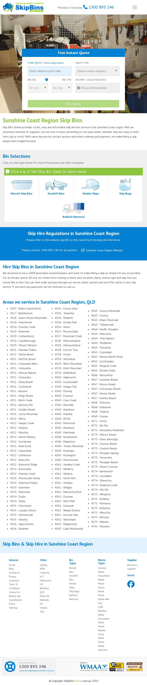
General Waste (102, 570)
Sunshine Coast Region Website (103, 250)
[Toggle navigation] (135, 7)
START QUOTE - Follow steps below (45, 62)
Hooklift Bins (73, 577)
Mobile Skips (72, 585)
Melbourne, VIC (45, 582)
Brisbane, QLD (44, 590)
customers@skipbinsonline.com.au (36, 670)
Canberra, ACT (44, 574)
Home (12, 565)
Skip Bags (74, 591)
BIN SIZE (49, 79)
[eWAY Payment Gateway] (118, 666)
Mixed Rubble (101, 628)
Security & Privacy (14, 574)
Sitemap (13, 607)
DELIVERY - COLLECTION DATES (91, 79)
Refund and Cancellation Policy (15, 600)
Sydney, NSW (43, 566)
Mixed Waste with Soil (103, 599)
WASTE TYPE (82, 62)
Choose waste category (91, 71)
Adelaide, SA (44, 601)
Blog (11, 568)
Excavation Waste (103, 620)
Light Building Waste (102, 610)
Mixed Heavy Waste (101, 587)
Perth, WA (44, 596)
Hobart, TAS (43, 609)
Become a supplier (132, 566)
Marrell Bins (72, 570)
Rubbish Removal (73, 597)
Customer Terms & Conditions (14, 584)
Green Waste (101, 643)
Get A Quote (73, 103)
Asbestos (103, 649)
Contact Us (14, 592)
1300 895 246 (100, 7)
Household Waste (103, 577)
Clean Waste (101, 636)
